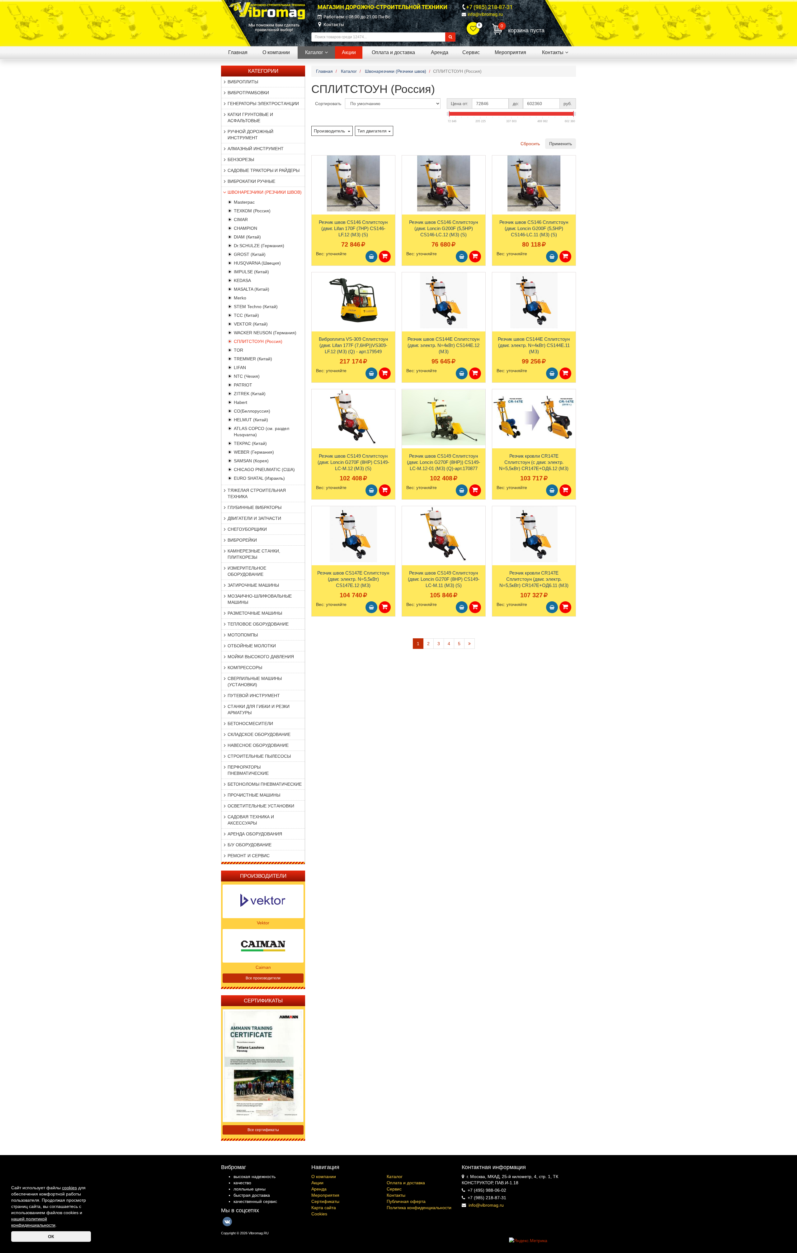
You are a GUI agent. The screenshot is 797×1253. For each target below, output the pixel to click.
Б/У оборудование (249, 844)
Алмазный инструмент (256, 148)
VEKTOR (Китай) (251, 323)
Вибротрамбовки (248, 92)
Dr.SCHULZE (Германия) (259, 245)
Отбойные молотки (252, 645)
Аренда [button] (439, 52)
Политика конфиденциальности (419, 1207)
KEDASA (242, 280)
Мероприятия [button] (510, 52)
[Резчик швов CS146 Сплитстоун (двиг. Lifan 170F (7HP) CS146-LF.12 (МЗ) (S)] (353, 183)
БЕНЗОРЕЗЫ (241, 159)
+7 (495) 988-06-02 (487, 1190)
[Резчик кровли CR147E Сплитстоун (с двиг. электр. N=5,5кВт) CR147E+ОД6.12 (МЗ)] (534, 417)
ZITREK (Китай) (250, 393)
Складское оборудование (259, 734)
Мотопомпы (243, 634)
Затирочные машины (253, 585)
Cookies (319, 1213)
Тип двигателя (372, 130)
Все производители (263, 978)
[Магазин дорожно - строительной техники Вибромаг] (267, 10)
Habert (240, 402)
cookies (69, 1187)
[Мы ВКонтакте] (227, 1221)
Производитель (330, 130)
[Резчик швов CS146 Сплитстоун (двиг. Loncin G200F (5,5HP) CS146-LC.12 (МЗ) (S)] (443, 183)
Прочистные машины (254, 795)
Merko (240, 297)
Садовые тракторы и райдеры (263, 170)
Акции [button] (349, 52)
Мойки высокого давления (261, 656)
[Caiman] (263, 945)
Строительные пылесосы (259, 756)
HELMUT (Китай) (251, 419)
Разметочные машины (255, 613)
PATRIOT (243, 384)
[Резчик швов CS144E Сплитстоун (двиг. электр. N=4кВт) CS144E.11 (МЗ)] (534, 300)
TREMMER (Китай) (253, 358)
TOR (238, 350)
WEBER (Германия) (254, 452)
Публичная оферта (406, 1201)
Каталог (395, 1176)
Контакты (333, 24)
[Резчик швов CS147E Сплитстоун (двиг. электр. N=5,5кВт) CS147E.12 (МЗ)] (353, 534)
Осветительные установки (261, 805)
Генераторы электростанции (263, 103)
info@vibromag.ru (485, 14)
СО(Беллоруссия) (252, 411)
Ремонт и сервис (249, 855)
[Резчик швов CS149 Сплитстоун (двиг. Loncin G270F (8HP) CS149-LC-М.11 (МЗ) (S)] (443, 534)
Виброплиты (243, 81)
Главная (238, 52)
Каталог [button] (314, 52)
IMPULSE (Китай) (251, 271)
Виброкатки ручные (251, 181)
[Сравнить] (316, 172)
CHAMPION (245, 228)
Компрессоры (245, 667)
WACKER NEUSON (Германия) (265, 332)
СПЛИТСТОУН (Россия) (258, 341)
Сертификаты (325, 1201)
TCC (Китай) (246, 315)
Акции (317, 1182)
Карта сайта (323, 1207)
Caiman (263, 967)
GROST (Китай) (250, 254)
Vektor (263, 922)
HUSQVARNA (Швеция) (257, 263)
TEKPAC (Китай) (250, 443)
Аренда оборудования (255, 833)
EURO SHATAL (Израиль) (259, 478)
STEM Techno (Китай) (256, 306)
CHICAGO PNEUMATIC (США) (264, 469)
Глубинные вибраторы (254, 507)
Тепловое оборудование (258, 624)
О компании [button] (276, 52)
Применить (560, 143)
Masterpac (244, 202)
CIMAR (241, 219)
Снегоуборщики (247, 529)
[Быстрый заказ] (385, 256)
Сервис (394, 1188)
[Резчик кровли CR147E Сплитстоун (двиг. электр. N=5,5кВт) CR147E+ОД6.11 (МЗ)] (534, 534)
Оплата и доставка (406, 1182)
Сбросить (530, 143)
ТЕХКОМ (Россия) (252, 210)
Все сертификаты (263, 1130)
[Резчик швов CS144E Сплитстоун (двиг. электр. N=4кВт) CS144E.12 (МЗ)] (443, 300)
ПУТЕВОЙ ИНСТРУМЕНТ (254, 695)
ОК (51, 1236)
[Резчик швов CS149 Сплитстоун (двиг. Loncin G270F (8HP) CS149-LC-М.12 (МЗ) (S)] (353, 417)
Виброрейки (242, 540)
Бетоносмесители (250, 723)
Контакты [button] (553, 52)
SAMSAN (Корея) (251, 460)
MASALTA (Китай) (251, 289)
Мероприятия (325, 1195)
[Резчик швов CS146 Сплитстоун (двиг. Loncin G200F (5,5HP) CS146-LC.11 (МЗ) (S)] (534, 183)
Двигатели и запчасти (254, 518)
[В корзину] (371, 256)
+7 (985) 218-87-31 (489, 7)
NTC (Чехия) (247, 376)
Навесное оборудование (258, 745)
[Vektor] (263, 900)
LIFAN (240, 367)
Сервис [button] (471, 52)
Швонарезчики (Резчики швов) (265, 192)
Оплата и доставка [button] (393, 52)
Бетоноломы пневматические (265, 784)
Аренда (319, 1188)
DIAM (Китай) (247, 236)
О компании (323, 1176)
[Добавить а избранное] (316, 162)
